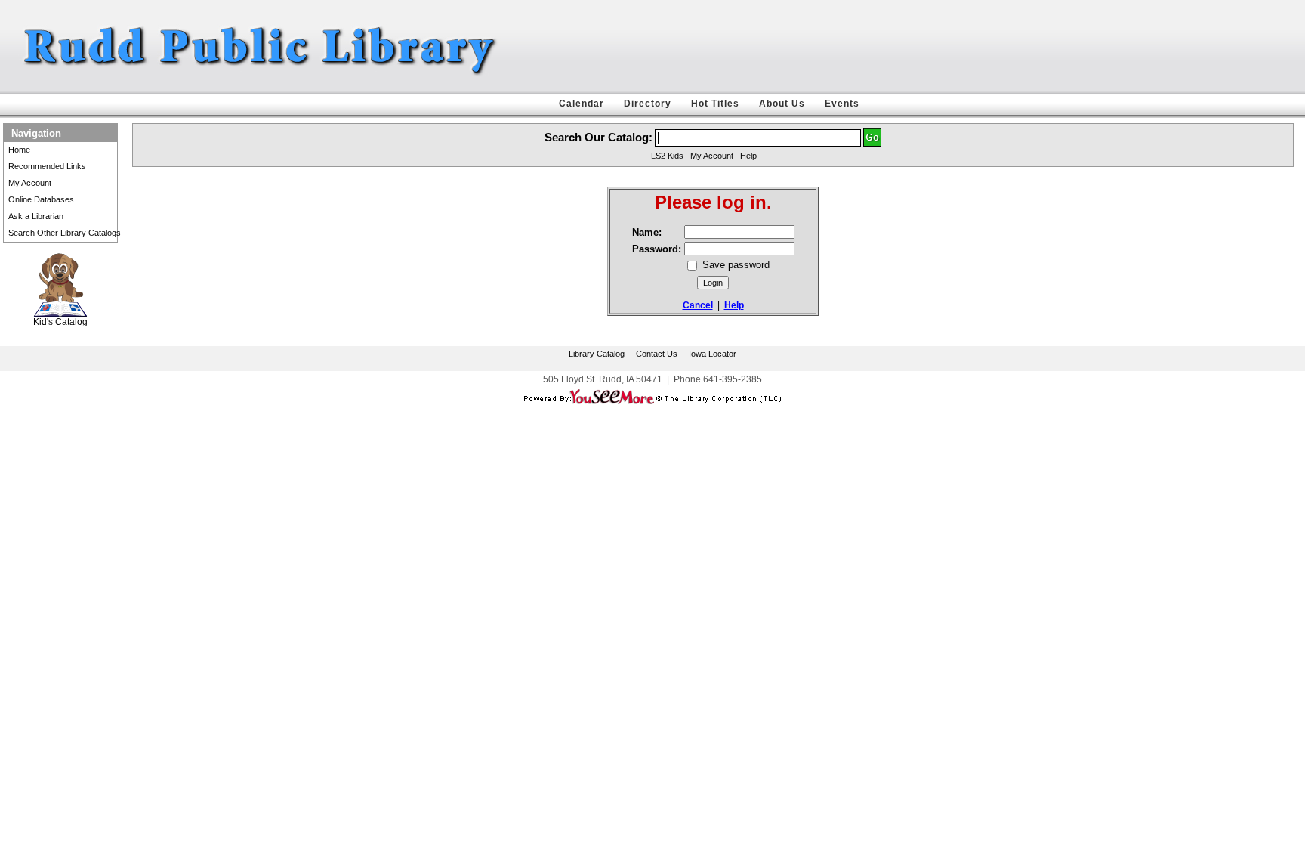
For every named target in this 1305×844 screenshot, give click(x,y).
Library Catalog (597, 353)
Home (19, 149)
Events (842, 103)
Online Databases (41, 199)
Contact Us (656, 353)
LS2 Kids (667, 155)
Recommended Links (47, 166)
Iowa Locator (712, 353)
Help (748, 155)
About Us (782, 103)
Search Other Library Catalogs (64, 232)
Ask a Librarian (35, 216)
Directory (647, 103)
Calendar (581, 103)
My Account (29, 182)
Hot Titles (715, 103)
